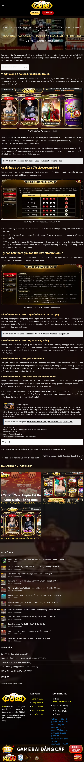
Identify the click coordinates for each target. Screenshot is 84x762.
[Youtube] (3, 442)
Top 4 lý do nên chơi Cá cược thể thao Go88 (22, 458)
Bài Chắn (3, 683)
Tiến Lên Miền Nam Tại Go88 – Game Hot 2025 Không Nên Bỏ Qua (34, 588)
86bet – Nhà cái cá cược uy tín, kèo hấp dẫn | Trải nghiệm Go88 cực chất (36, 559)
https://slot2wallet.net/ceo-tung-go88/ (22, 436)
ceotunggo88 (53, 41)
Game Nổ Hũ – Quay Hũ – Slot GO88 (15, 662)
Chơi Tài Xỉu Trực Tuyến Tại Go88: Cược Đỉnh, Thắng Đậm (30, 631)
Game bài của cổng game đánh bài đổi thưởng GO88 (21, 658)
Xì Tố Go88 (19, 683)
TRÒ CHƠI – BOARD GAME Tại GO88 (15, 671)
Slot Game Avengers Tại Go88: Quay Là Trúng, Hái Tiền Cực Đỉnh (33, 602)
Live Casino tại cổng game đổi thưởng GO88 (27, 27)
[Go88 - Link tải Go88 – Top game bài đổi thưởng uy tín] (42, 5)
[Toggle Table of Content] (24, 67)
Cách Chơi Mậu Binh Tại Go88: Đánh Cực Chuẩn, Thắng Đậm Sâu (33, 581)
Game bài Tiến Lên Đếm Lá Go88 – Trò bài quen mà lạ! (29, 638)
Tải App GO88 (37, 707)
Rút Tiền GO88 (37, 714)
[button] (3, 5)
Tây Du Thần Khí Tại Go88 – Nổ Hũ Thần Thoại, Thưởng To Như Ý (33, 567)
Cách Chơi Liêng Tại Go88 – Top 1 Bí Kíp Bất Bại (26, 624)
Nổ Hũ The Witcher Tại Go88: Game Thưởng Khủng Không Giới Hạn (34, 610)
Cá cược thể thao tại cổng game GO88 (16, 654)
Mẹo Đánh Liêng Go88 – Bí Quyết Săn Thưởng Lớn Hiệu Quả (31, 574)
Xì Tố (14, 683)
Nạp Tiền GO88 (38, 710)
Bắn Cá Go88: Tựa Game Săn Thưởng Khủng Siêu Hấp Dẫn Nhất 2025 (35, 595)
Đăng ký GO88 (37, 699)
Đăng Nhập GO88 (39, 703)
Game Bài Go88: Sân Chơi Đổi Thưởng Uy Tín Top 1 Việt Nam (31, 617)
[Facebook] (9, 442)
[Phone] (6, 442)
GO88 (55, 394)
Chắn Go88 (9, 683)
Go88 (5, 27)
